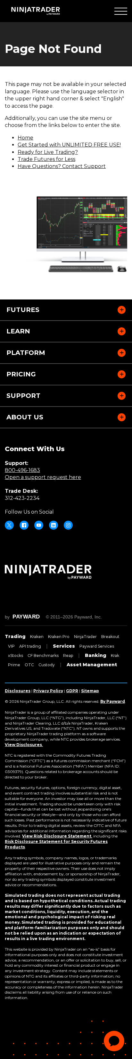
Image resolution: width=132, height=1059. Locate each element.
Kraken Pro (59, 636)
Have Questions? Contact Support (62, 166)
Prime (14, 664)
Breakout (110, 636)
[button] (120, 11)
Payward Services (96, 646)
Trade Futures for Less (46, 159)
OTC (29, 664)
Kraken (37, 636)
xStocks (15, 655)
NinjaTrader (85, 636)
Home (25, 138)
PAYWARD (26, 617)
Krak (115, 655)
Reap (68, 655)
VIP (11, 646)
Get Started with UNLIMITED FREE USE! (69, 145)
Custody (46, 664)
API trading (30, 646)
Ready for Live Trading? (48, 152)
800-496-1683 (22, 470)
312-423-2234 (22, 498)
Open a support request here (43, 477)
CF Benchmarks (43, 655)
